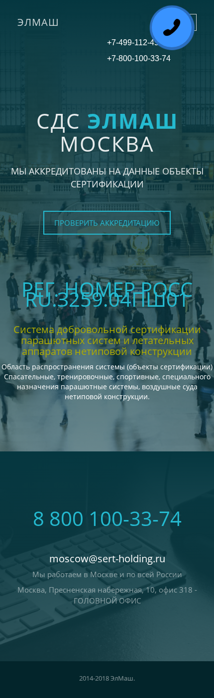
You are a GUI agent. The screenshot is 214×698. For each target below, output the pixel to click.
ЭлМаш (38, 22)
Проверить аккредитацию (107, 223)
